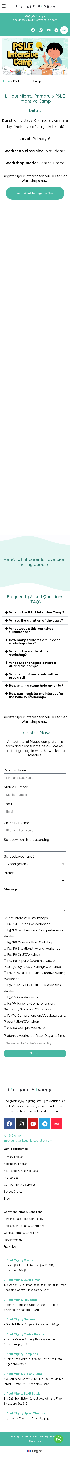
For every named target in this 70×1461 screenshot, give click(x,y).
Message (11, 889)
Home (6, 81)
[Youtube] (48, 30)
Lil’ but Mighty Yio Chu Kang (23, 1373)
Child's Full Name (16, 823)
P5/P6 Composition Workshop (30, 942)
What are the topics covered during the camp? (32, 664)
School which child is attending (26, 840)
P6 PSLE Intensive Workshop (29, 924)
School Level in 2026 (19, 856)
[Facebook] (33, 30)
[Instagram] (41, 30)
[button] (35, 612)
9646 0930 (13, 1135)
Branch (9, 873)
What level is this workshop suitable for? (31, 630)
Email (8, 804)
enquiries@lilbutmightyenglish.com (29, 1140)
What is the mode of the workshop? (29, 653)
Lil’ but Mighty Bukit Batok (22, 1393)
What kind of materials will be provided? (33, 675)
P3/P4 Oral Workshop (23, 997)
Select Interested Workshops (26, 918)
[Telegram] (56, 30)
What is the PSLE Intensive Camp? (36, 612)
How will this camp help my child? (36, 685)
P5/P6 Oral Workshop (23, 954)
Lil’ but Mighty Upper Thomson (25, 1413)
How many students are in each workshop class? (34, 641)
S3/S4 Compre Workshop (27, 1028)
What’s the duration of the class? (36, 620)
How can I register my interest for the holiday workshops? (36, 695)
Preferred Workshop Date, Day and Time (34, 1036)
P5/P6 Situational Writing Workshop (33, 948)
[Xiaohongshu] (64, 30)
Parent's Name (15, 770)
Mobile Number (16, 787)
